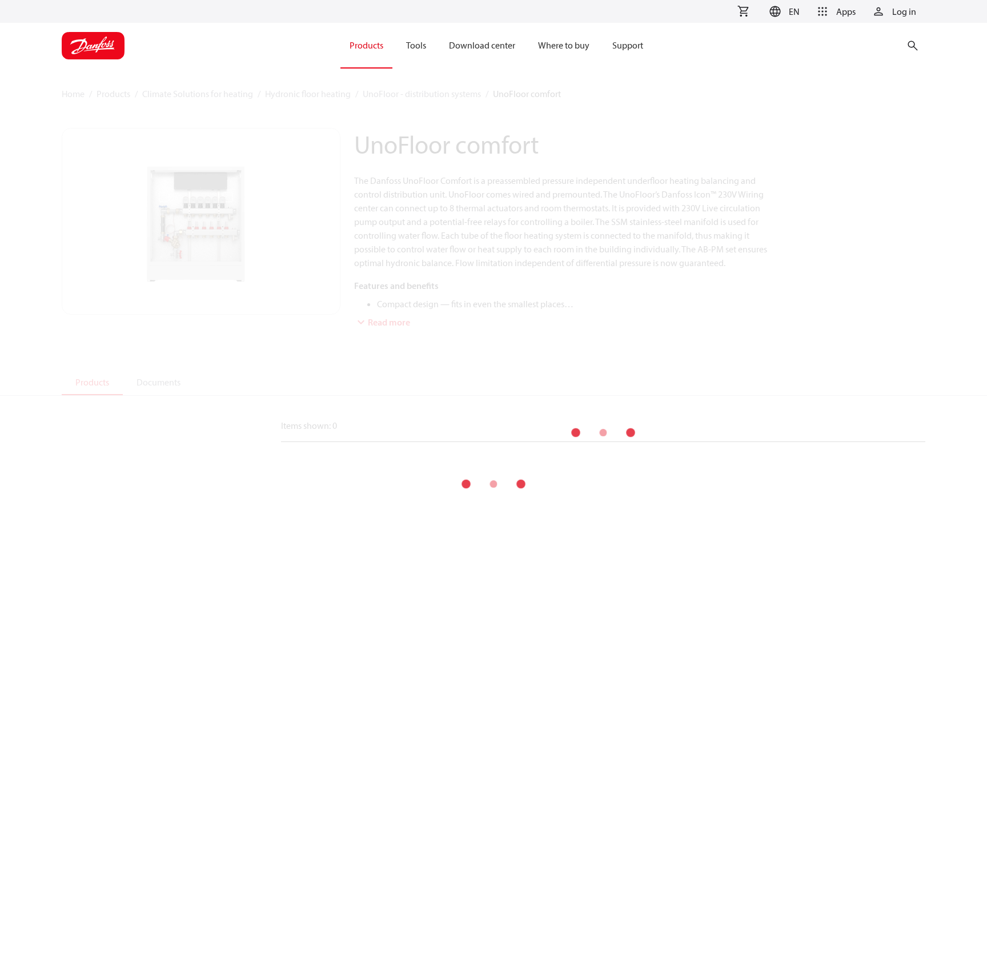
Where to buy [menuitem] (563, 45)
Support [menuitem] (627, 45)
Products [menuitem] (366, 45)
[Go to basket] (743, 11)
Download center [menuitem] (482, 45)
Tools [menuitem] (416, 45)
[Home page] (93, 45)
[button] (783, 11)
